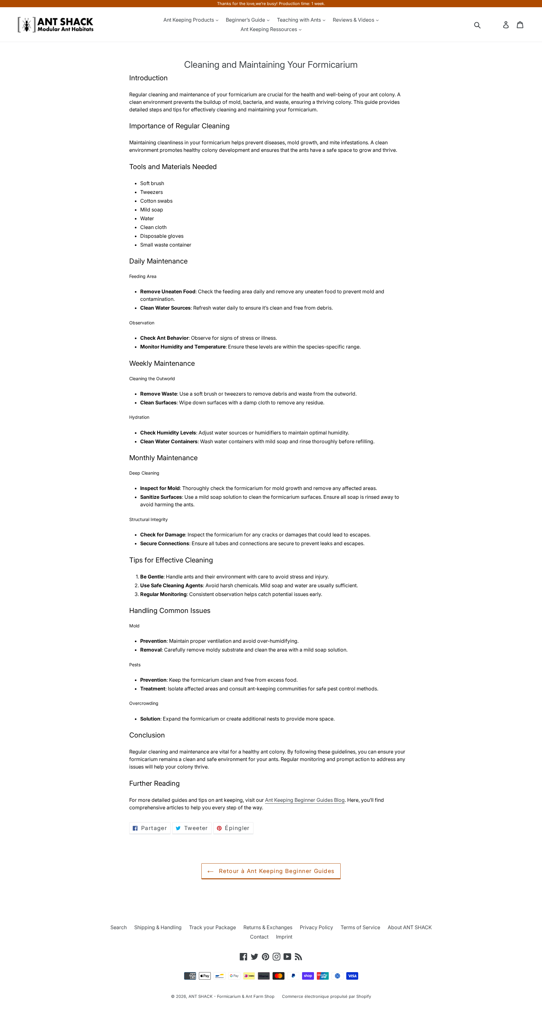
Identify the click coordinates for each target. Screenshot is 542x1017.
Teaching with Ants (299, 20)
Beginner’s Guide (246, 20)
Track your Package (212, 927)
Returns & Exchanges (267, 927)
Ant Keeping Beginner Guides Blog (305, 800)
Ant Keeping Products (189, 20)
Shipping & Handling (158, 927)
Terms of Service (360, 927)
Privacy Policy (316, 927)
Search (118, 927)
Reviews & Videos (354, 20)
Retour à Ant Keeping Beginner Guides (275, 871)
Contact (259, 937)
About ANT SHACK (410, 927)
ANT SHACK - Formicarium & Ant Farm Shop (231, 996)
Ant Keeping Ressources (269, 29)
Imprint (284, 937)
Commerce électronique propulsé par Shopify (326, 996)
